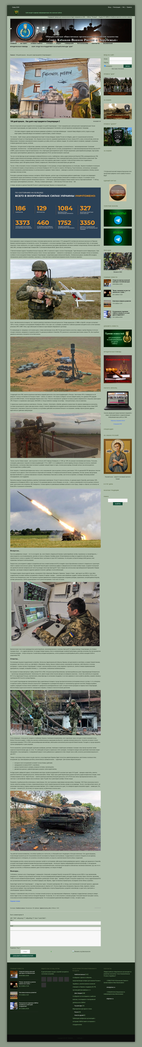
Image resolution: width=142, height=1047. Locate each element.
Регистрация (116, 7)
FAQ (123, 7)
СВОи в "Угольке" (57, 17)
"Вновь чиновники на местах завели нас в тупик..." (121, 291)
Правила (129, 7)
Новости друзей (79, 1015)
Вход (109, 7)
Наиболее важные (20, 908)
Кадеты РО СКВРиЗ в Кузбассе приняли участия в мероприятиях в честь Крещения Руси (89, 17)
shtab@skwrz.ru (111, 987)
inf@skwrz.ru (110, 998)
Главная (12, 55)
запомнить (109, 66)
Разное (76, 1012)
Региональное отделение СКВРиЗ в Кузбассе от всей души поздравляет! (121, 313)
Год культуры (78, 1005)
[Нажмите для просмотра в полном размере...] (55, 237)
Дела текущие (78, 993)
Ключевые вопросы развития (122, 301)
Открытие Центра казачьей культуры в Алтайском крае (121, 281)
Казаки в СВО (118, 272)
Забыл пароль (115, 68)
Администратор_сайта (45, 908)
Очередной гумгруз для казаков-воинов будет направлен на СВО (31, 17)
